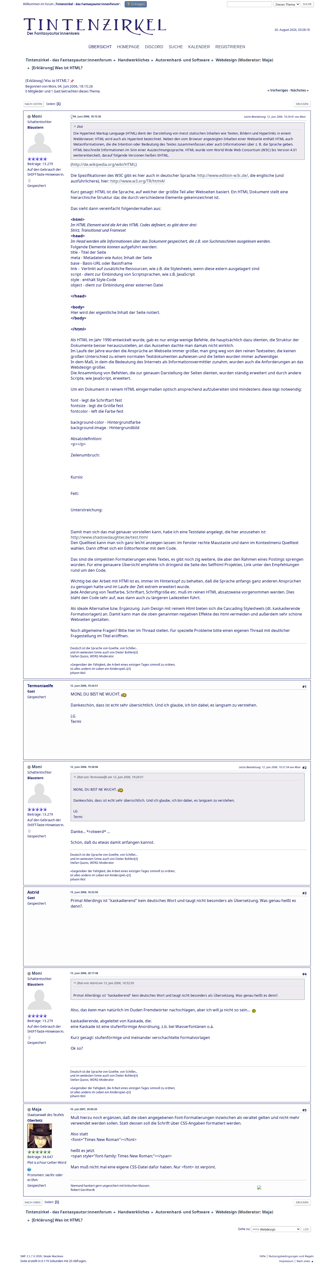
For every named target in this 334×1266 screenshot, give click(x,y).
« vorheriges (277, 90)
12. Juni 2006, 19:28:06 (84, 767)
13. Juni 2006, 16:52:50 (84, 892)
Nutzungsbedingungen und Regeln (291, 1256)
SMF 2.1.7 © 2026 (31, 1256)
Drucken (302, 104)
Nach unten (33, 104)
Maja (267, 60)
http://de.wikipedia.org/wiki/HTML (103, 164)
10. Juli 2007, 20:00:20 (83, 1109)
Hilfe (263, 1256)
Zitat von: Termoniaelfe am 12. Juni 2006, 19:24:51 (110, 777)
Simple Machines (53, 1256)
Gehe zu (243, 1229)
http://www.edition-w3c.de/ (222, 175)
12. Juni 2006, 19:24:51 (84, 685)
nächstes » (299, 90)
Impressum (286, 1261)
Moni (37, 116)
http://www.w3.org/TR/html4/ (137, 181)
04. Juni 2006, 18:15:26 (87, 116)
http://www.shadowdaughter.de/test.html (109, 537)
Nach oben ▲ (305, 1261)
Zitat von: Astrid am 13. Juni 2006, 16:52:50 (105, 983)
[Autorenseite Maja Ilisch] (29, 1169)
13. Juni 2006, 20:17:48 (84, 973)
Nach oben (33, 1202)
